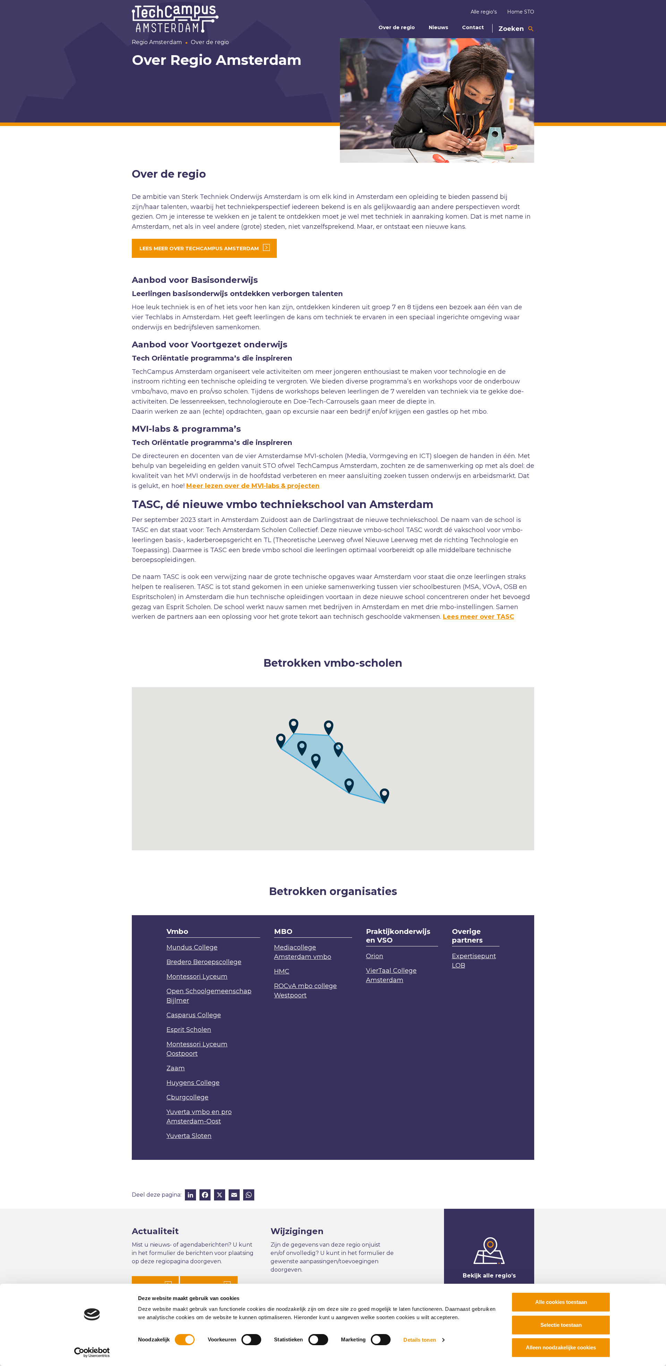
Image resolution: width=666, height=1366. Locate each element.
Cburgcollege (187, 1097)
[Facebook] (205, 1195)
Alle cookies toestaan (561, 1302)
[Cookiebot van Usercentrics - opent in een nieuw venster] (92, 1352)
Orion (374, 956)
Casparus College (193, 1015)
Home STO (520, 12)
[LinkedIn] (190, 1195)
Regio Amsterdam (157, 42)
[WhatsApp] (248, 1195)
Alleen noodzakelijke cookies (561, 1347)
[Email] (234, 1195)
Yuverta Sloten (189, 1136)
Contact (473, 27)
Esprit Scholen (188, 1030)
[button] (280, 741)
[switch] (251, 1339)
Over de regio (396, 27)
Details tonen (419, 1340)
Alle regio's (484, 12)
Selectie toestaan (561, 1325)
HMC (281, 971)
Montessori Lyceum (197, 976)
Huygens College (193, 1083)
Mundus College (191, 947)
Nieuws (438, 27)
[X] (219, 1195)
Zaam (175, 1068)
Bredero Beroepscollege (203, 962)
